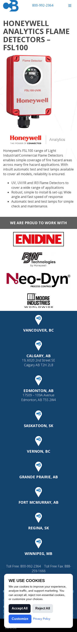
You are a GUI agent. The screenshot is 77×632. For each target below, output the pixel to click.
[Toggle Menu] (69, 5)
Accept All (20, 608)
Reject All (42, 608)
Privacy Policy (41, 618)
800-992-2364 (42, 5)
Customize (20, 619)
